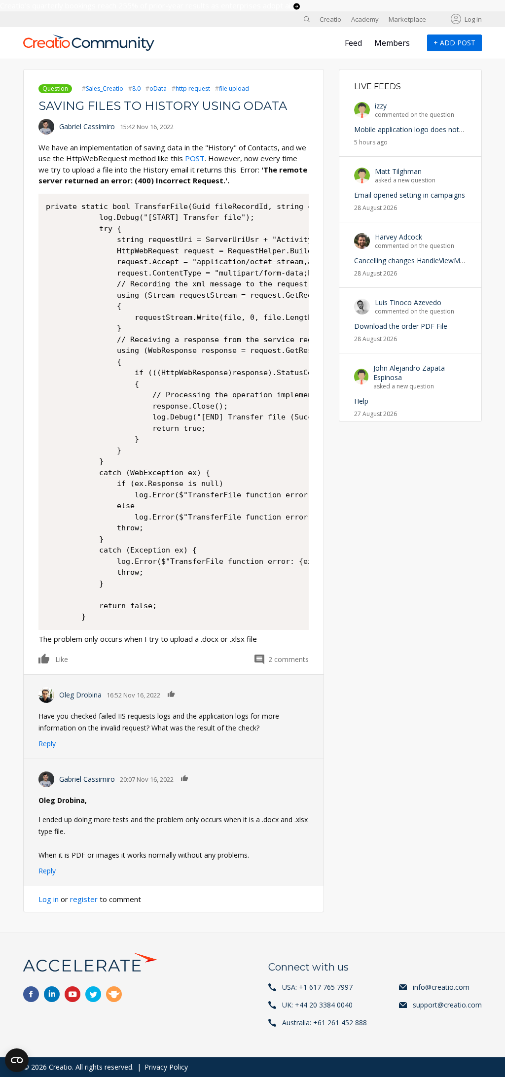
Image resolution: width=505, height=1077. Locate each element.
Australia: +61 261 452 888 (324, 1022)
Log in (473, 19)
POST (195, 158)
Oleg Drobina (80, 694)
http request (193, 88)
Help (361, 401)
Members (392, 42)
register (84, 899)
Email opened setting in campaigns (409, 195)
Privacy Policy (166, 1067)
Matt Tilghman (398, 171)
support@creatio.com (447, 1004)
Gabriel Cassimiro (87, 126)
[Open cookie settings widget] (17, 1060)
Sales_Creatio (104, 88)
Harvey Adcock (398, 237)
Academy (365, 19)
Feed (353, 42)
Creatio (330, 19)
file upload (234, 88)
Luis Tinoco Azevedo (408, 302)
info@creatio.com (441, 987)
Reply (47, 743)
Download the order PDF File (400, 326)
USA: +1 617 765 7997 (317, 987)
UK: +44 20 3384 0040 (317, 1004)
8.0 (136, 88)
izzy (381, 105)
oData (158, 88)
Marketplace (407, 19)
